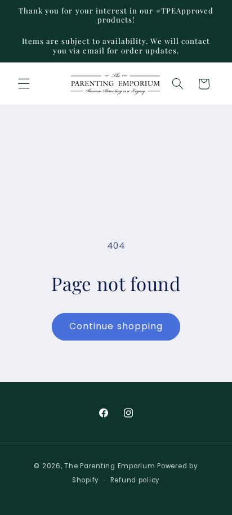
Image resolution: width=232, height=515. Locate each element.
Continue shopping (116, 326)
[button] (24, 84)
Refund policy (135, 480)
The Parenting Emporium (109, 466)
